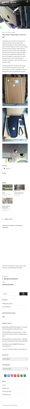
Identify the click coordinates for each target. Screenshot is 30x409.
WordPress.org (6, 394)
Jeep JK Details (6, 306)
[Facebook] (5, 375)
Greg (13, 32)
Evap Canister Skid (18, 192)
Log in (4, 385)
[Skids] (7, 187)
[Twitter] (8, 375)
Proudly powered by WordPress (10, 405)
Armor (6, 219)
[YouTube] (15, 375)
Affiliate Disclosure (7, 303)
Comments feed (6, 391)
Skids (3, 192)
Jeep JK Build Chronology (8, 313)
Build (11, 219)
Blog (3, 316)
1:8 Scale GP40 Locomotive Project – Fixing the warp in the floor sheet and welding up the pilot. (14, 334)
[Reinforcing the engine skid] (7, 201)
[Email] (24, 375)
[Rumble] (21, 375)
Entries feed (5, 388)
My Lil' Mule (9, 2)
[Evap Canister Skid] (19, 187)
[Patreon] (18, 375)
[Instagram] (12, 375)
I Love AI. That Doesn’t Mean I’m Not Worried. (14, 349)
